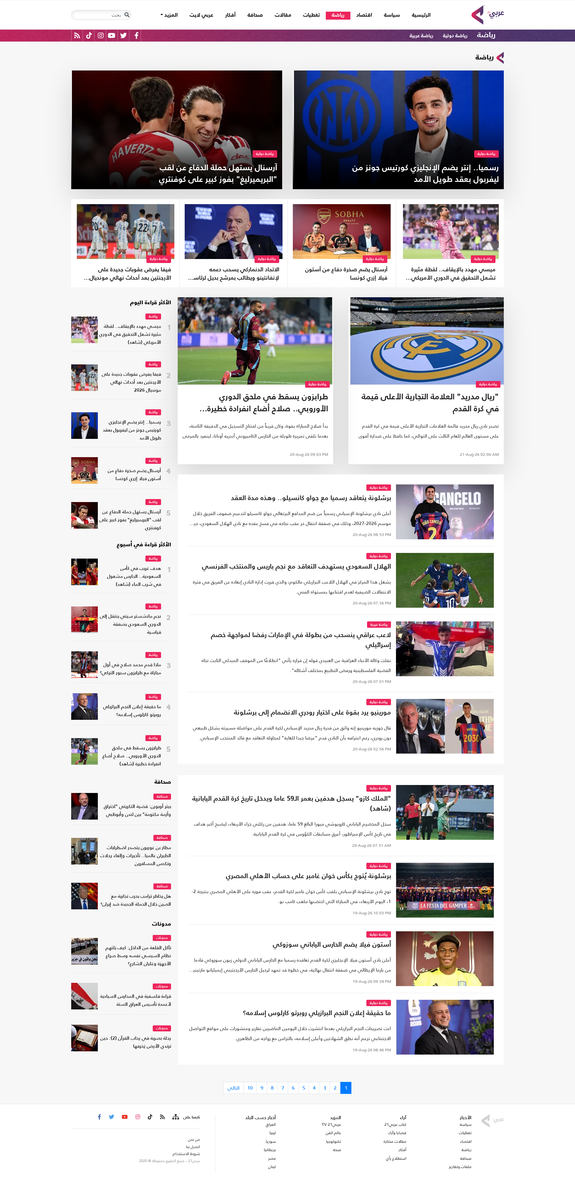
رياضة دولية (455, 35)
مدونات (161, 924)
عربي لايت (201, 15)
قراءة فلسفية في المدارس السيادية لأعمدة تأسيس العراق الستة (135, 1000)
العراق (271, 1124)
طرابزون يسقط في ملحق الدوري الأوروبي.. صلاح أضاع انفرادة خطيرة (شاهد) (267, 404)
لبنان (272, 1167)
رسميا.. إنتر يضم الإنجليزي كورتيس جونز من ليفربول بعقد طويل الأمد (132, 430)
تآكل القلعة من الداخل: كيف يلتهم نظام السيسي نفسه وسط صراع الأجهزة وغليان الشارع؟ (138, 956)
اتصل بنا (193, 1147)
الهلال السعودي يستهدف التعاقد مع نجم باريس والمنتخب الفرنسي (296, 567)
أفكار (230, 15)
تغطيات (311, 15)
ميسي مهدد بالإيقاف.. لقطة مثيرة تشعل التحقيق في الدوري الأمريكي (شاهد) (453, 274)
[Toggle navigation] (127, 15)
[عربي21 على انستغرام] (100, 35)
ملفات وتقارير (460, 1167)
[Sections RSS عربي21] (175, 1117)
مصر (272, 1158)
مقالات (283, 15)
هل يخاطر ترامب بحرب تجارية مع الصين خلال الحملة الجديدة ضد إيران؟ (135, 900)
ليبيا (273, 1133)
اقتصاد (364, 15)
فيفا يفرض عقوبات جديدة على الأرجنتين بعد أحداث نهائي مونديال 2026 (130, 274)
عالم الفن (333, 1133)
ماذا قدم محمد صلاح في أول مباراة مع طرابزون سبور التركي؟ (130, 669)
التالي (234, 1088)
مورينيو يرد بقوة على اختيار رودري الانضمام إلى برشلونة (312, 713)
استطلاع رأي (396, 1158)
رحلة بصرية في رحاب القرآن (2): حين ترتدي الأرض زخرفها (135, 1042)
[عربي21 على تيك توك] (89, 35)
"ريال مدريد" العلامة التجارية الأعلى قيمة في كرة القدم (430, 403)
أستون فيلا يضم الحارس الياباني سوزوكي (332, 945)
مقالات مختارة (395, 1141)
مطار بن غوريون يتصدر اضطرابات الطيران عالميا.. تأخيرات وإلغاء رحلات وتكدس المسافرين (135, 856)
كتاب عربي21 (395, 1124)
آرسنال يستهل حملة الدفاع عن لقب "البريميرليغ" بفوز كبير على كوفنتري (130, 520)
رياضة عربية (421, 35)
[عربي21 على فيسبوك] (136, 35)
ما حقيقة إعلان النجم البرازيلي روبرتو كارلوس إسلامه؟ (132, 711)
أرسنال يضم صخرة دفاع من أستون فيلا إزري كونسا (346, 274)
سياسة (392, 15)
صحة (337, 1150)
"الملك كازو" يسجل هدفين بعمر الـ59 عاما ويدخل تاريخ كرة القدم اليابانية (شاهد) (291, 804)
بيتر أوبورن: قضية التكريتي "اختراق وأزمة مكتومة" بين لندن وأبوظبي (137, 811)
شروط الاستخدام (186, 1154)
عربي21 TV (331, 1124)
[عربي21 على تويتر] (123, 35)
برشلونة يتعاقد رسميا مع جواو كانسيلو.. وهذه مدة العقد (311, 498)
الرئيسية (418, 15)
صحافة (255, 15)
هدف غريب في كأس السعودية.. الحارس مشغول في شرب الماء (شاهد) (134, 577)
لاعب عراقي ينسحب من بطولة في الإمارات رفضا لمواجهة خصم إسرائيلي (301, 640)
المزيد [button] (170, 15)
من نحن (194, 1139)
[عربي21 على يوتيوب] (111, 35)
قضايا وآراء (397, 1133)
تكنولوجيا (333, 1141)
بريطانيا (270, 1150)
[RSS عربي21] (77, 35)
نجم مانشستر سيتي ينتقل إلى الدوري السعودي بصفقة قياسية (130, 624)
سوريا (271, 1141)
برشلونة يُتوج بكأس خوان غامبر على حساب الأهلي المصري (308, 876)
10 (250, 1088)
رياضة (338, 15)
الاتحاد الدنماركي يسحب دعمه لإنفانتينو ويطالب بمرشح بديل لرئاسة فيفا (235, 274)
